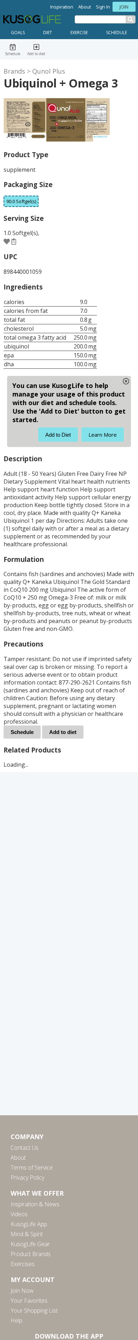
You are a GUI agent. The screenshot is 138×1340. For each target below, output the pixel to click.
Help (16, 1320)
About (84, 7)
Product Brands (31, 1254)
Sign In (103, 7)
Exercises (23, 1264)
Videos (19, 1214)
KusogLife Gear (30, 1244)
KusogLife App (29, 1224)
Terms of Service (32, 1167)
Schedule (116, 33)
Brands (14, 71)
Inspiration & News (35, 1204)
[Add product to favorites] (7, 241)
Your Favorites (29, 1300)
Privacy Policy (27, 1177)
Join (124, 7)
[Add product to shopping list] (13, 241)
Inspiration (61, 7)
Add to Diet (58, 435)
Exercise (79, 33)
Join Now (22, 1290)
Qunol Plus (48, 71)
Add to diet (62, 732)
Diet (47, 33)
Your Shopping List (34, 1310)
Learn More (102, 434)
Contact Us (25, 1148)
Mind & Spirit (27, 1234)
